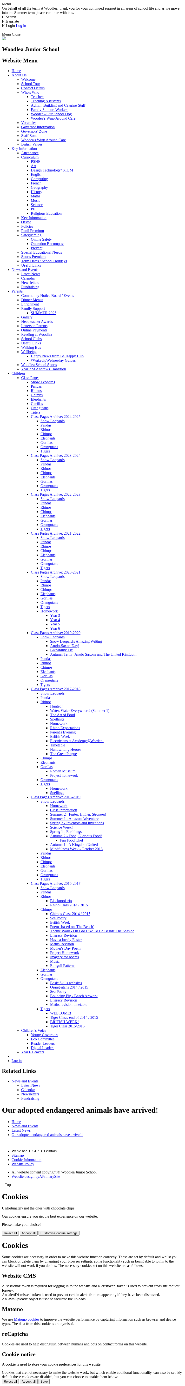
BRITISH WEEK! (64, 1022)
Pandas (36, 386)
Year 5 (55, 624)
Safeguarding (31, 235)
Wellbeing (29, 352)
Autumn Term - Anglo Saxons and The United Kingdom (93, 654)
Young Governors (44, 1035)
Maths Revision (62, 944)
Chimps (37, 395)
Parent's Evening (63, 732)
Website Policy (23, 1164)
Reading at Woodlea (36, 334)
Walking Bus (31, 347)
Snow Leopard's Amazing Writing (76, 641)
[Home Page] (4, 39)
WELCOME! (60, 1013)
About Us (19, 75)
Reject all (10, 1233)
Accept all (29, 1233)
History (36, 192)
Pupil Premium (32, 231)
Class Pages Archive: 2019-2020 (55, 633)
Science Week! (61, 827)
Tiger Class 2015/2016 (67, 1026)
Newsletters (30, 283)
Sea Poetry (58, 918)
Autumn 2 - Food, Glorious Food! (76, 836)
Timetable (57, 745)
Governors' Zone (34, 131)
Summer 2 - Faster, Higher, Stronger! (78, 814)
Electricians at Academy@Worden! (77, 741)
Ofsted (26, 222)
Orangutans (39, 408)
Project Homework (64, 953)
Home (16, 71)
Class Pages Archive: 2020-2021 (55, 572)
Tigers (35, 412)
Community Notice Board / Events (47, 295)
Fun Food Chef (71, 840)
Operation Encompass (47, 244)
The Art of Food (62, 715)
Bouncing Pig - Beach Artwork (74, 996)
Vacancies (28, 123)
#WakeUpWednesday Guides (53, 360)
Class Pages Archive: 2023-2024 (55, 455)
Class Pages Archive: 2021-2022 (55, 533)
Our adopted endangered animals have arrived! (47, 1135)
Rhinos (36, 391)
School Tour (30, 84)
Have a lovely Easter (66, 940)
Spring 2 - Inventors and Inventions (77, 823)
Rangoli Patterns (62, 966)
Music (35, 200)
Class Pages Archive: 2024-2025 (55, 417)
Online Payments (34, 330)
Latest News (30, 274)
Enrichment (30, 304)
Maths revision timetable (68, 1004)
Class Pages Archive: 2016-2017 (55, 883)
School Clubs (31, 339)
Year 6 (55, 628)
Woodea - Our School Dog (51, 114)
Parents (17, 291)
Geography (39, 187)
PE (33, 209)
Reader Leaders (43, 1043)
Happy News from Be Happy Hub (57, 356)
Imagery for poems (64, 957)
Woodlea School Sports (39, 365)
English (36, 174)
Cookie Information (26, 1160)
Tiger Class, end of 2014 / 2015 (74, 1017)
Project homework (64, 775)
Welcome (28, 79)
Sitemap (18, 1155)
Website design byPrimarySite (36, 1176)
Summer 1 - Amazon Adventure (74, 819)
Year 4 (55, 620)
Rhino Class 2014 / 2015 (69, 905)
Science (37, 205)
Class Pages (30, 378)
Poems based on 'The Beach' (72, 927)
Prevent (36, 248)
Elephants (38, 399)
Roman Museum (62, 771)
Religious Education (46, 213)
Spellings (57, 719)
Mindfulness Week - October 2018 (76, 849)
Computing (39, 179)
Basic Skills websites (66, 983)
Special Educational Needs (41, 252)
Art (33, 166)
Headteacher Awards (37, 321)
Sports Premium (33, 257)
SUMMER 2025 (43, 313)
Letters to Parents (34, 326)
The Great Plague (63, 754)
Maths (35, 196)
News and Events (25, 270)
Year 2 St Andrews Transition (43, 369)
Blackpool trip (61, 901)
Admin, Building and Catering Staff (58, 105)
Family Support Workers (49, 110)
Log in (21, 26)
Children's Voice (33, 1030)
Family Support (33, 308)
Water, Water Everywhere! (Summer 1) (79, 710)
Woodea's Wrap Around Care (53, 118)
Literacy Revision (63, 935)
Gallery (27, 317)
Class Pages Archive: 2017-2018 (55, 689)
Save (44, 1381)
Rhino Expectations (65, 728)
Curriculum (30, 157)
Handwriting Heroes (65, 749)
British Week (60, 736)
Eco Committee (42, 1039)
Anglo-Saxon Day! (64, 646)
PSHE (35, 161)
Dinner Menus (32, 300)
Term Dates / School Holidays (44, 261)
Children (18, 373)
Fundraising (30, 287)
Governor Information (38, 127)
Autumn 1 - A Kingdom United (74, 845)
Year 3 (55, 615)
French (36, 183)
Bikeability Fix (61, 650)
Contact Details (33, 88)
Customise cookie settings (59, 1233)
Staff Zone (29, 136)
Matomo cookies (26, 1319)
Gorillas (37, 404)
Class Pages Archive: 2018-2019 (55, 797)
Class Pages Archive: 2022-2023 (55, 494)
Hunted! (56, 706)
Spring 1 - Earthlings (66, 832)
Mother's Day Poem (65, 948)
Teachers (37, 97)
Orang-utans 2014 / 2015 (69, 987)
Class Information (63, 810)
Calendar (28, 278)
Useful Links (31, 265)
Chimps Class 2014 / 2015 (70, 914)
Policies (27, 226)
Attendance (30, 153)
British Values (31, 144)
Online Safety (41, 239)
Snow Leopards (43, 382)
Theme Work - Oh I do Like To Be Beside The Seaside (92, 931)
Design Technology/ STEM (52, 170)
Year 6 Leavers (32, 1052)
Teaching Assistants (46, 101)
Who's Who (30, 92)
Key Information (24, 149)
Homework (49, 611)
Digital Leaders (42, 1048)
